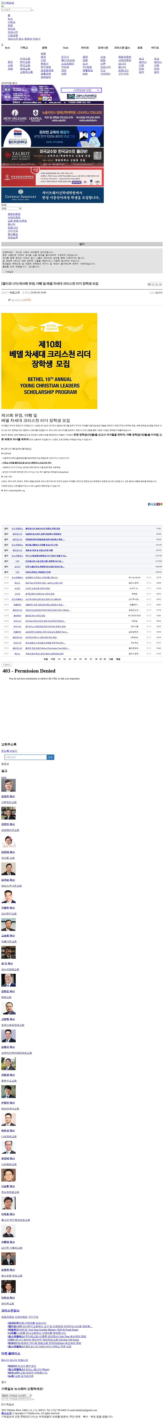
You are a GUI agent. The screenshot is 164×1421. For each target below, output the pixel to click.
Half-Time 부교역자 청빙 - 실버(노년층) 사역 (44, 583)
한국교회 (25, 65)
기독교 (11, 22)
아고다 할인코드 (22, 1366)
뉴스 (10, 18)
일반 (141, 72)
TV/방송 (87, 67)
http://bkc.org (17, 300)
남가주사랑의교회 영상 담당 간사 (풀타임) (43, 599)
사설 (103, 57)
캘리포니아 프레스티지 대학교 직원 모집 (39, 1346)
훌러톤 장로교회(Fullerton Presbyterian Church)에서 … (47, 648)
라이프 (11, 28)
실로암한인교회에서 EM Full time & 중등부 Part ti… (46, 632)
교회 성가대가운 (21, 1376)
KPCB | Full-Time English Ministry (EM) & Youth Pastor (43, 1329)
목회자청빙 (124, 57)
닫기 (82, 244)
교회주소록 (26, 72)
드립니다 (123, 70)
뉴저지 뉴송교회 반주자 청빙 (37, 588)
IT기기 (65, 57)
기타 (17, 561)
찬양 (141, 68)
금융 (43, 53)
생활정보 (88, 70)
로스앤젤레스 (17, 528)
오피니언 (13, 32)
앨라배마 (17, 615)
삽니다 (122, 63)
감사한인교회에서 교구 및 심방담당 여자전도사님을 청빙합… (50, 1326)
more (3, 777)
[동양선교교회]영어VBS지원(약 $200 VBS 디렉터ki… (48, 610)
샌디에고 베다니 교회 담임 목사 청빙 (41, 637)
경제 (10, 25)
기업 (43, 60)
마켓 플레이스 (10, 1353)
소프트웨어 (67, 63)
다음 (111, 659)
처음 (46, 659)
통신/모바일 (68, 60)
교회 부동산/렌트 (17, 220)
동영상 (28, 38)
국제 (10, 68)
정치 (10, 62)
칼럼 (103, 60)
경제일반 (46, 77)
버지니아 (17, 621)
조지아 (17, 566)
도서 (85, 63)
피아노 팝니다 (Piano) (28, 1369)
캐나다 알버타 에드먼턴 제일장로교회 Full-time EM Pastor (43, 1339)
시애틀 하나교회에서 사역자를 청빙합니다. (37, 1333)
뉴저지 (17, 588)
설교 (141, 58)
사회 (10, 65)
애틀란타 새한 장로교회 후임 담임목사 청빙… (44, 605)
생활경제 (46, 73)
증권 (43, 57)
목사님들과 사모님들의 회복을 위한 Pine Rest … (45, 643)
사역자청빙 (124, 60)
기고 (103, 70)
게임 (63, 70)
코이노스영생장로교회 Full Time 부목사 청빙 (47, 626)
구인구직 (123, 73)
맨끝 (118, 659)
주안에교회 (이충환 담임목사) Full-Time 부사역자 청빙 (47, 1336)
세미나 (143, 62)
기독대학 (13, 35)
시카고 (17, 594)
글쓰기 (8, 664)
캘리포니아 (17, 534)
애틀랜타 (17, 605)
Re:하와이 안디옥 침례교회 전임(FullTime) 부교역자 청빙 (44, 1343)
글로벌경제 (47, 70)
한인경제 (46, 67)
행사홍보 (13, 234)
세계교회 (25, 68)
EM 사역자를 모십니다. (27, 1323)
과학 (63, 73)
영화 (85, 60)
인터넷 (65, 67)
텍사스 (17, 583)
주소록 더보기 (9, 751)
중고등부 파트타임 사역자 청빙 (41, 594)
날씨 (85, 73)
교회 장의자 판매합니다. (28, 1372)
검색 (50, 757)
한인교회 (25, 62)
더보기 (36, 38)
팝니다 (122, 67)
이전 (53, 659)
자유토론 (13, 237)
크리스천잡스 (10, 1310)
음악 (85, 57)
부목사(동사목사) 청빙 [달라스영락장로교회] (44, 654)
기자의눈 (105, 73)
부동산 (44, 63)
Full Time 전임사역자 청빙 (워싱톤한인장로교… (45, 621)
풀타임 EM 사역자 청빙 (35, 615)
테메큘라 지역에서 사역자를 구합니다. (41, 577)
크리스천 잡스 (16, 38)
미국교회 (25, 58)
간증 (141, 65)
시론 (103, 63)
